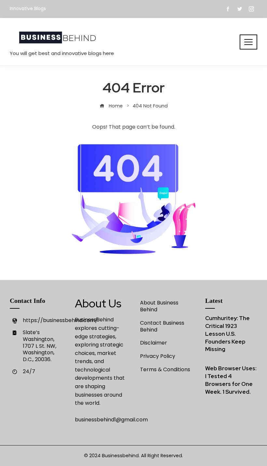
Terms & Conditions (165, 369)
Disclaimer (153, 342)
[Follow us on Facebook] (228, 9)
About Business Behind (159, 306)
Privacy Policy (157, 356)
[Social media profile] (240, 9)
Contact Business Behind (162, 326)
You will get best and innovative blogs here (62, 53)
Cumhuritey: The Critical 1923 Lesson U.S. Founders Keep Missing (227, 334)
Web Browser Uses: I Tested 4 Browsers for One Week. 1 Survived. (231, 380)
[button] (248, 42)
